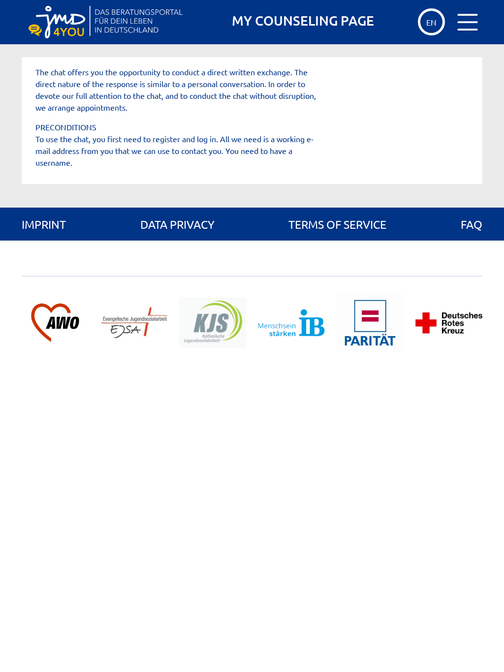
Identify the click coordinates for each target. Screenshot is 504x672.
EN (431, 22)
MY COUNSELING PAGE (303, 20)
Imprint (44, 224)
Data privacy (177, 224)
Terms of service (337, 224)
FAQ (471, 224)
